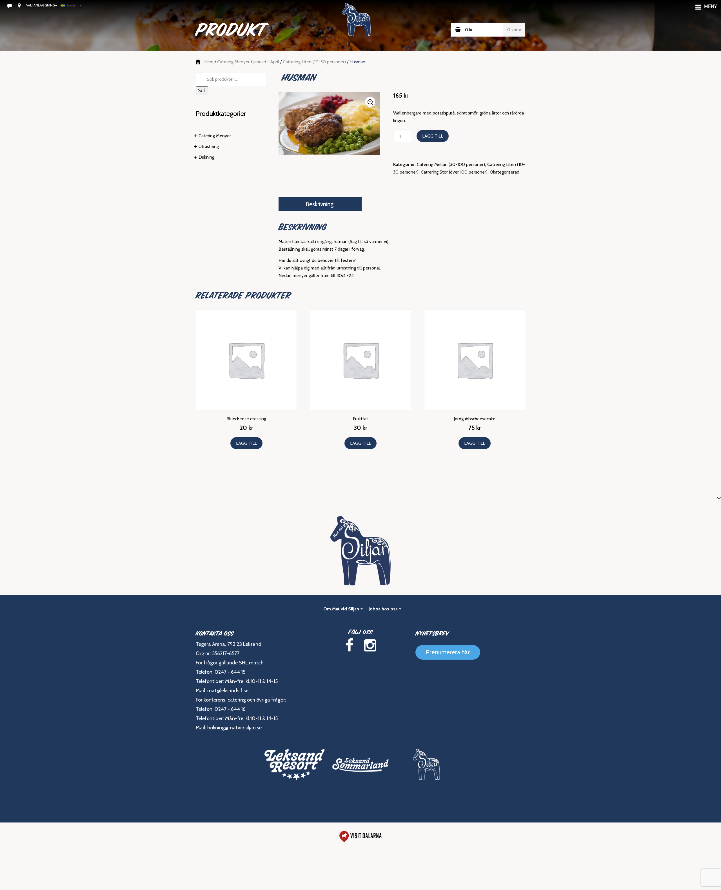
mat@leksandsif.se (227, 690)
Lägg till (432, 136)
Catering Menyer (233, 61)
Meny (710, 7)
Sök (202, 90)
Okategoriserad (504, 172)
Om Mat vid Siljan (341, 609)
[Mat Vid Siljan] (426, 765)
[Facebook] (349, 645)
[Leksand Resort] (294, 765)
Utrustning (209, 146)
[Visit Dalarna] (360, 836)
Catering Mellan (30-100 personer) (451, 164)
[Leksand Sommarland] (360, 765)
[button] (370, 102)
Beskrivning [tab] (319, 204)
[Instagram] (370, 645)
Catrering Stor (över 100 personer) (454, 172)
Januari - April (266, 61)
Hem (208, 61)
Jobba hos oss (383, 609)
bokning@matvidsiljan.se (234, 728)
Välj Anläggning (40, 5)
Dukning (206, 157)
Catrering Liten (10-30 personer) (314, 61)
